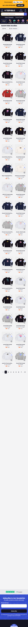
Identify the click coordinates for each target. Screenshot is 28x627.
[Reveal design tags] (11, 41)
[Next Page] (25, 372)
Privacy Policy (17, 614)
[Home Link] (9, 10)
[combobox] (12, 14)
